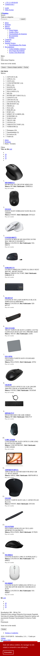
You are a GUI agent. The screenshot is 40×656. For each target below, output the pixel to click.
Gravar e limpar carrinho (15, 67)
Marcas (7, 26)
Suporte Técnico (10, 43)
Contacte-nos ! (9, 4)
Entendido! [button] (8, 652)
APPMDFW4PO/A (11, 470)
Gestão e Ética (13, 32)
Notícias (7, 41)
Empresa (8, 28)
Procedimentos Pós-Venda (17, 45)
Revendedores (9, 47)
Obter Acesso (9, 10)
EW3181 (8, 498)
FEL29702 (8, 356)
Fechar (26, 67)
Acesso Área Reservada (17, 52)
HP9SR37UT (9, 413)
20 (6, 154)
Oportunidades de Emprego (18, 34)
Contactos (8, 39)
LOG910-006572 (10, 237)
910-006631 (9, 555)
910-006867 (9, 583)
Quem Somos (13, 30)
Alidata (3, 638)
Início (7, 23)
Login (7, 8)
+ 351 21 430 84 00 (11, 2)
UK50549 (8, 385)
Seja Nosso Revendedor (17, 51)
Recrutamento (13, 36)
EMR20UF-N (9, 268)
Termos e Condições (11, 633)
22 (6, 158)
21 (6, 156)
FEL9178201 (9, 526)
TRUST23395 (10, 328)
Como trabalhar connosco (17, 49)
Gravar (4, 67)
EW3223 (8, 209)
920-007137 (9, 298)
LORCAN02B (10, 440)
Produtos (8, 24)
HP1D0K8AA (10, 183)
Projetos (11, 37)
